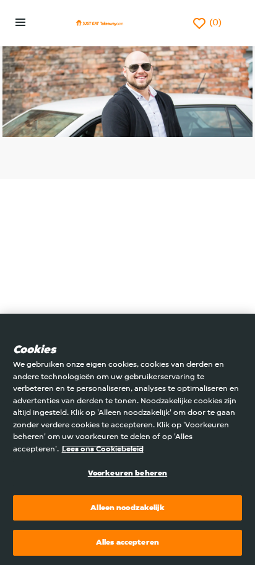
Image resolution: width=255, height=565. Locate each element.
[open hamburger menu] (20, 23)
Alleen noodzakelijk (127, 508)
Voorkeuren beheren (127, 473)
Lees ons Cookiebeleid (103, 449)
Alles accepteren (127, 542)
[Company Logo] (99, 23)
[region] (127, 439)
